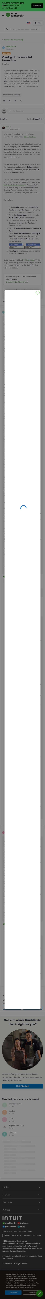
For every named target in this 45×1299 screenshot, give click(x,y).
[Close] (37, 292)
